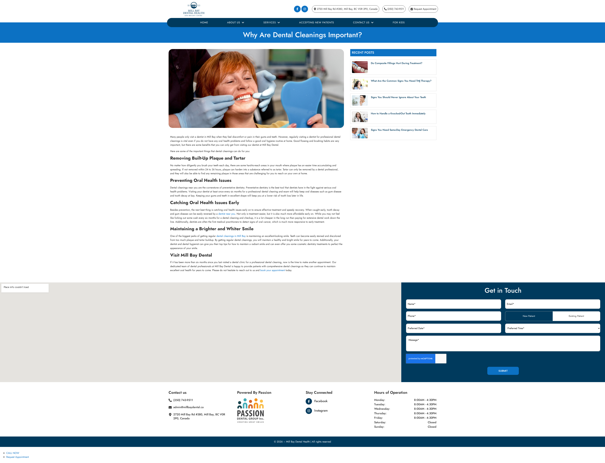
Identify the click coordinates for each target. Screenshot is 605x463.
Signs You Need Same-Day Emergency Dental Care (399, 130)
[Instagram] (304, 9)
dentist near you (226, 214)
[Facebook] (309, 401)
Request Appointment (17, 457)
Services (269, 22)
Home (204, 22)
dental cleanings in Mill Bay (231, 236)
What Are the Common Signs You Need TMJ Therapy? (401, 81)
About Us (233, 22)
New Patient (529, 316)
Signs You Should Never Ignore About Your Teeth (398, 97)
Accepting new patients (316, 22)
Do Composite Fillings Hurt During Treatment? (396, 63)
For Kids (399, 22)
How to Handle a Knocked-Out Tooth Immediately (398, 113)
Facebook (321, 401)
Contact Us (361, 22)
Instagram (321, 410)
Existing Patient (576, 316)
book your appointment (272, 270)
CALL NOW (12, 453)
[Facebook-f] (297, 9)
